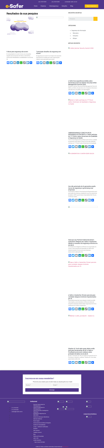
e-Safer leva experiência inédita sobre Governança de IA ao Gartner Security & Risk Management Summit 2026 (82, 82)
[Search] (95, 19)
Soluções (64, 6)
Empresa (43, 6)
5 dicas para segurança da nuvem (17, 51)
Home (35, 6)
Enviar (52, 390)
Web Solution (65, 446)
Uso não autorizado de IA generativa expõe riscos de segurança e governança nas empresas (82, 188)
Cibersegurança (53, 6)
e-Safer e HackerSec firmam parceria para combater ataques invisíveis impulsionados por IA (82, 296)
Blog (71, 6)
